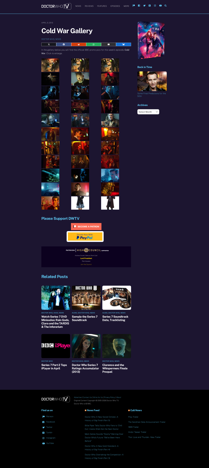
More (126, 6)
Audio (74, 313)
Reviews (89, 6)
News (78, 6)
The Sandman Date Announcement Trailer (147, 422)
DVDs (56, 313)
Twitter (49, 427)
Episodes (115, 6)
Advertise (78, 397)
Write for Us (98, 397)
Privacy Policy (109, 397)
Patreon (49, 416)
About (118, 397)
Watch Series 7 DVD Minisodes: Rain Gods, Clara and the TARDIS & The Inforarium (55, 321)
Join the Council (86, 264)
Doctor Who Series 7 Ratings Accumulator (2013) (85, 368)
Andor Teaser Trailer (137, 432)
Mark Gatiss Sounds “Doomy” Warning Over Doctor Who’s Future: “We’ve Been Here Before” (104, 437)
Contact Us (87, 397)
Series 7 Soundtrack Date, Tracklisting (115, 318)
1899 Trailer (133, 427)
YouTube (50, 443)
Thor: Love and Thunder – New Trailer (144, 437)
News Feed (93, 410)
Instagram (50, 438)
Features (102, 6)
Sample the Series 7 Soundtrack (84, 318)
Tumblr (49, 432)
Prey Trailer (133, 417)
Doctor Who (47, 39)
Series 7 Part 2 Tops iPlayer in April (54, 366)
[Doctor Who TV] (56, 8)
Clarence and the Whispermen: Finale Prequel (114, 368)
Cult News (136, 410)
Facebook (50, 422)
